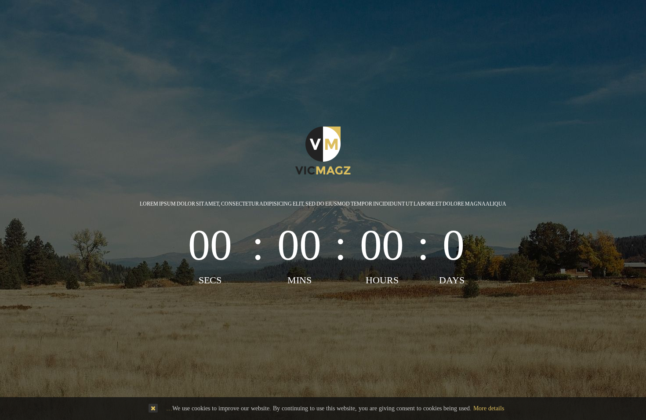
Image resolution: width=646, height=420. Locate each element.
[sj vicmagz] (323, 150)
